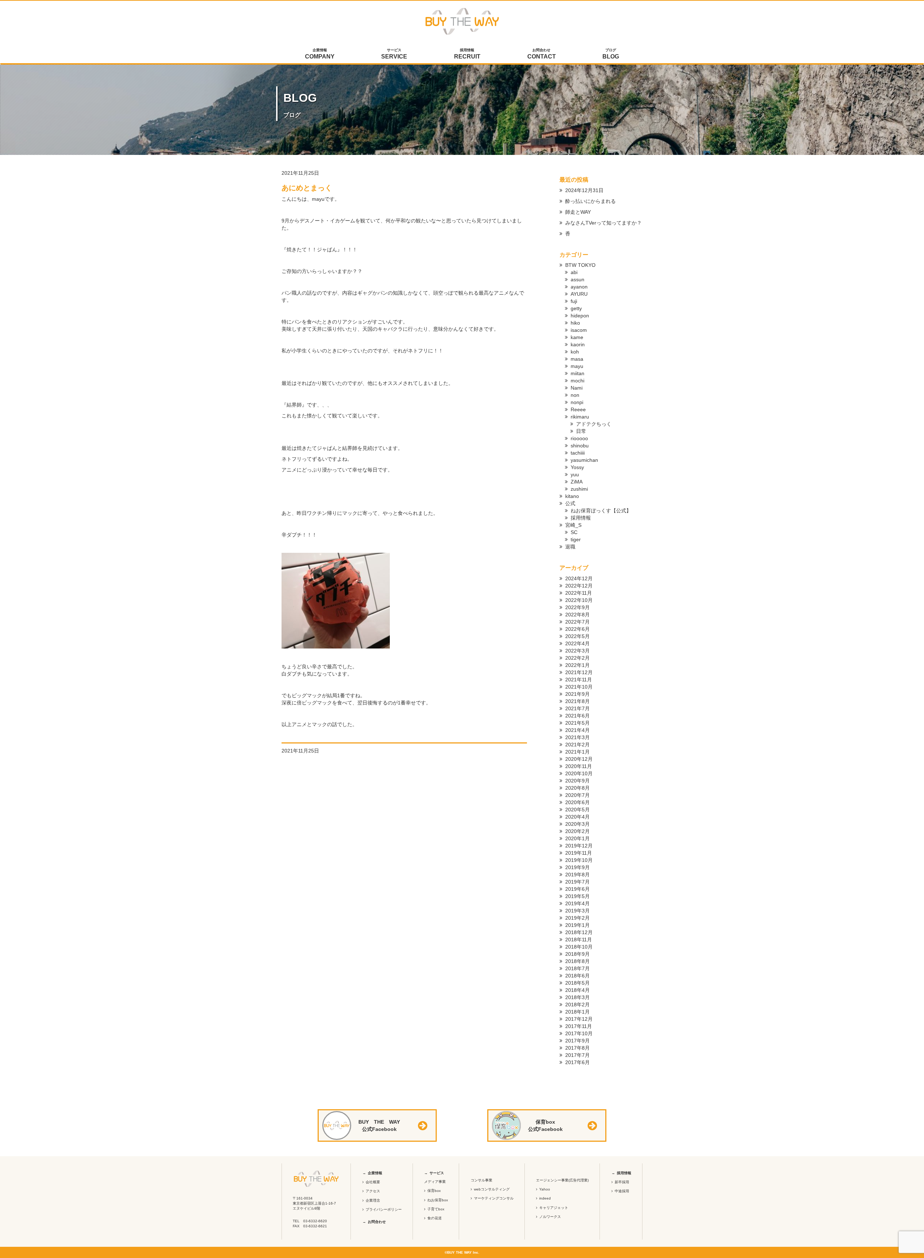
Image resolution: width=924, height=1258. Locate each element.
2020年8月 (577, 788)
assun (577, 279)
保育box (434, 1191)
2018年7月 (577, 968)
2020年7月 (577, 795)
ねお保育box (437, 1200)
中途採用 (622, 1191)
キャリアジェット (553, 1208)
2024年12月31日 (584, 190)
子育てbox (435, 1209)
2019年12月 (579, 846)
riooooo (579, 438)
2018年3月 (577, 997)
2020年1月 (577, 838)
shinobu (580, 445)
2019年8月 (577, 874)
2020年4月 (577, 817)
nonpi (577, 402)
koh (575, 352)
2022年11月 (578, 593)
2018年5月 (577, 983)
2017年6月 (577, 1062)
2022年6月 (577, 629)
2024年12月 (579, 578)
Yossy (577, 467)
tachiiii (578, 453)
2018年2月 (577, 1004)
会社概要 (373, 1182)
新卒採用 (622, 1182)
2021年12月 (579, 672)
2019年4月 (577, 903)
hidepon (580, 315)
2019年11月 (578, 853)
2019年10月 (579, 860)
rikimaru (580, 417)
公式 (570, 503)
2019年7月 (577, 882)
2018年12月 (579, 932)
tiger (576, 539)
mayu (577, 366)
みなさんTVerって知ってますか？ (603, 223)
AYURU (579, 294)
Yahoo (544, 1189)
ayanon (579, 287)
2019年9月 (577, 867)
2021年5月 (577, 723)
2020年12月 (579, 759)
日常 (581, 431)
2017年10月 (579, 1033)
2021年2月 (577, 744)
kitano (572, 496)
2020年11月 (578, 766)
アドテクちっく (593, 424)
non (575, 395)
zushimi (579, 489)
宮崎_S (573, 525)
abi (574, 272)
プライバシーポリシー (384, 1209)
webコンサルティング (492, 1189)
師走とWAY (578, 212)
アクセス (373, 1191)
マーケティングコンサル (494, 1198)
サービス (394, 54)
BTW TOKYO (580, 265)
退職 (570, 547)
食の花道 (434, 1218)
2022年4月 (577, 643)
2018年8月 (577, 961)
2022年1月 (577, 665)
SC (574, 532)
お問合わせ (541, 54)
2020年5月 (577, 809)
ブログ (610, 54)
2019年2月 (577, 918)
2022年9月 (577, 607)
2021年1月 (577, 752)
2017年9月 (577, 1041)
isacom (579, 330)
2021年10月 (579, 687)
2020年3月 (577, 824)
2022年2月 (577, 658)
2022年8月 (577, 614)
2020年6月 (577, 802)
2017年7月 (577, 1055)
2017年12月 (579, 1019)
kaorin (578, 344)
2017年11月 (578, 1026)
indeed (545, 1198)
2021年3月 (577, 737)
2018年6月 (577, 976)
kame (577, 337)
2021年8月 (577, 701)
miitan (577, 373)
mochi (577, 380)
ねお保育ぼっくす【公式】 (601, 510)
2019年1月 (577, 925)
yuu (575, 474)
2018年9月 (577, 954)
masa (577, 359)
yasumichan (584, 460)
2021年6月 (577, 716)
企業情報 (320, 54)
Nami (577, 388)
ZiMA (577, 482)
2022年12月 (579, 586)
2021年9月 (577, 694)
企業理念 (373, 1200)
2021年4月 (577, 730)
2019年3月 (577, 911)
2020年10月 (579, 773)
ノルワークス (550, 1217)
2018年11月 (578, 939)
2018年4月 (577, 990)
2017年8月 (577, 1048)
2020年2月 (577, 831)
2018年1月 (577, 1012)
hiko (575, 323)
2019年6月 (577, 889)
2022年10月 (579, 600)
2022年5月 (577, 636)
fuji (574, 301)
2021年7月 (577, 708)
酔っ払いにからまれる (590, 201)
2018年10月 (579, 947)
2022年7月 (577, 622)
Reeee (578, 409)
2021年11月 (578, 679)
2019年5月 (577, 896)
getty (576, 308)
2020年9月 (577, 781)
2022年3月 (577, 651)
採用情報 (467, 54)
